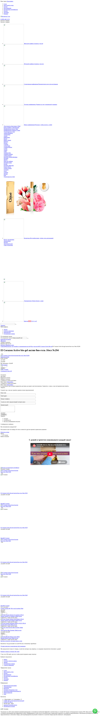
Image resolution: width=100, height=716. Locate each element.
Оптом (5, 6)
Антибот (3, 413)
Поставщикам (7, 8)
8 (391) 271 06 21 (8, 702)
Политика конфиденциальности (12, 691)
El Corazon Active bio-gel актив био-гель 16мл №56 (14, 493)
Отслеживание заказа (6, 338)
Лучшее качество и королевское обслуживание (13, 646)
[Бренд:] (4, 365)
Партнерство (7, 332)
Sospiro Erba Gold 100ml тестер (9, 624)
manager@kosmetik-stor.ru (10, 705)
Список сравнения (9, 331)
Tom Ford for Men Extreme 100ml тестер (11, 630)
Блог (5, 694)
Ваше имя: (3, 392)
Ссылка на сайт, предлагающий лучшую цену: (13, 402)
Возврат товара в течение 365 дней (10, 651)
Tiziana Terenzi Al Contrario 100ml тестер (11, 616)
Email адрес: (4, 396)
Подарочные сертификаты (11, 9)
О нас (5, 4)
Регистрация (7, 339)
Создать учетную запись (10, 661)
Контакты (6, 688)
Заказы (5, 329)
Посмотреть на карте (9, 706)
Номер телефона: (5, 399)
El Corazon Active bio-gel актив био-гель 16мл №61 (14, 562)
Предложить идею (9, 5)
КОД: (2, 358)
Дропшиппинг (8, 687)
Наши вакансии (8, 692)
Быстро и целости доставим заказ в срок (11, 641)
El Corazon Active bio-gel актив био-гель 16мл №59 (14, 527)
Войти (2, 339)
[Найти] (15, 324)
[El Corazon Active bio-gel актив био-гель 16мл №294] (15, 355)
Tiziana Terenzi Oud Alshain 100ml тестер (11, 620)
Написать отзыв (5, 357)
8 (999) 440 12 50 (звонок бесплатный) (14, 700)
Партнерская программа (10, 685)
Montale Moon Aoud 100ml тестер (9, 638)
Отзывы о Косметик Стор (10, 689)
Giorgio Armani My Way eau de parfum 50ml (12, 608)
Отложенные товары (9, 333)
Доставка (6, 12)
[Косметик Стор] (5, 16)
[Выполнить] (27, 338)
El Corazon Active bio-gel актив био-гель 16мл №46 (14, 595)
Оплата (6, 11)
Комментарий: (4, 405)
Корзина (3, 345)
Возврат (6, 13)
